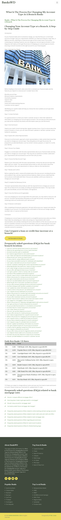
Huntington (9, 502)
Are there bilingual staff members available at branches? (22, 286)
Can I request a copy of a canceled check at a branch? (21, 322)
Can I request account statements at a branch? (20, 291)
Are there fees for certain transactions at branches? (21, 307)
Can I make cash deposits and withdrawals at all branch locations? (25, 255)
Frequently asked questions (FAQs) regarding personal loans (24, 420)
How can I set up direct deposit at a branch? (19, 311)
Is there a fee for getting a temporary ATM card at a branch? (24, 327)
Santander (37, 502)
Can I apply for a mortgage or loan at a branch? (20, 300)
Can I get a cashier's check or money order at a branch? (22, 272)
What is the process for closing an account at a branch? (22, 277)
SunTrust (8, 497)
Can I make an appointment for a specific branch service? (23, 315)
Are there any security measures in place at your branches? (23, 334)
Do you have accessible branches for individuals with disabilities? (25, 261)
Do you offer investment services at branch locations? (22, 297)
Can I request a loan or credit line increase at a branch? (22, 318)
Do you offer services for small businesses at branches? (22, 313)
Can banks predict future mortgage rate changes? (21, 406)
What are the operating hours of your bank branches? (22, 250)
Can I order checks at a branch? (15, 309)
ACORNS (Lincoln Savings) (41, 495)
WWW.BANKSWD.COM (15, 515)
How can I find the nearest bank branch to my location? (22, 248)
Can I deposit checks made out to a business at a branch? (23, 333)
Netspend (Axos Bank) (40, 488)
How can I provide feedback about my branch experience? (23, 281)
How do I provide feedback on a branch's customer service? (23, 336)
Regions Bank (37, 499)
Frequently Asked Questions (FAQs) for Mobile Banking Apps (24, 426)
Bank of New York (39, 465)
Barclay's (8, 495)
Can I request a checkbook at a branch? (18, 329)
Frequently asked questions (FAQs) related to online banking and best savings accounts (31, 411)
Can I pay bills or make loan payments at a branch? (21, 295)
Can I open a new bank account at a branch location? (21, 263)
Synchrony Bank (10, 488)
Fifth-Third (37, 497)
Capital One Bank (38, 449)
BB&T (35, 493)
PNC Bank (36, 462)
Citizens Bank (10, 490)
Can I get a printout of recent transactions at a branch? (22, 304)
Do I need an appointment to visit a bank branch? (21, 254)
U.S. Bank (36, 460)
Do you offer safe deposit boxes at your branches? (21, 270)
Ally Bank (8, 493)
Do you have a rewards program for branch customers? (22, 320)
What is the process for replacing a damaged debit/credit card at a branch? (27, 302)
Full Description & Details (15, 238)
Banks (7, 20)
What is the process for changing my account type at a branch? (24, 316)
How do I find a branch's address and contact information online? (25, 299)
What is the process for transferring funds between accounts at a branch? (27, 293)
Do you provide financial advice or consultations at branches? (24, 306)
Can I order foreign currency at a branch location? (21, 268)
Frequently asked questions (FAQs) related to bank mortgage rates (25, 417)
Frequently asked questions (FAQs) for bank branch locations (24, 423)
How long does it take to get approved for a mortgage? (22, 400)
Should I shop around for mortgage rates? (19, 403)
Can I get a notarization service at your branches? (21, 279)
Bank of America (38, 453)
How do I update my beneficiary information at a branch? (23, 324)
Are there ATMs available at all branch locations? (20, 273)
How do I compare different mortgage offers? (20, 397)
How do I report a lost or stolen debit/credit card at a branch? (24, 275)
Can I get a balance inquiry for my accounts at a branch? (22, 325)
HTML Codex (52, 515)
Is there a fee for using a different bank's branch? (21, 259)
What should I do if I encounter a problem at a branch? (22, 282)
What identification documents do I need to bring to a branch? (24, 266)
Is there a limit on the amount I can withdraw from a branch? (24, 290)
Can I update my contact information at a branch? (21, 288)
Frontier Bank (37, 504)
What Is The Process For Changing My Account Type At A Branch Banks (30, 13)
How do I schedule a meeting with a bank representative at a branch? (26, 264)
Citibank (36, 456)
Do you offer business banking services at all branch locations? (24, 284)
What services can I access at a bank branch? (19, 257)
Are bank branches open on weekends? (18, 252)
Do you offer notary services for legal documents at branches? (24, 331)
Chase (35, 451)
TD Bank (8, 499)
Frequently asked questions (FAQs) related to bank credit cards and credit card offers (30, 414)
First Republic (10, 504)
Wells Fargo (37, 458)
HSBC (35, 490)
